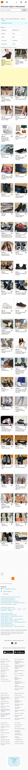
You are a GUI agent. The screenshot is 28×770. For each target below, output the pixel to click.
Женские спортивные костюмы (6, 662)
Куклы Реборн (4, 722)
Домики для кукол (5, 695)
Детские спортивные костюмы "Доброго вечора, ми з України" (5, 715)
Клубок (2, 18)
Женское (23, 18)
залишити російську (14, 765)
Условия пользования (18, 737)
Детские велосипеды (5, 718)
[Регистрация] (26, 2)
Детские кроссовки (5, 739)
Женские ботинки (16, 596)
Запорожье (10, 610)
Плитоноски (3, 673)
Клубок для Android (19, 743)
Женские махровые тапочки (6, 617)
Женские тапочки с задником (6, 619)
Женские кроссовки (19, 659)
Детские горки (4, 693)
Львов (24, 609)
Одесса (14, 609)
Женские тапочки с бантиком (6, 613)
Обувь (3, 20)
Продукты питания (5, 724)
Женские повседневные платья (4, 676)
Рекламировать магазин (12, 47)
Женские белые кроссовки (6, 602)
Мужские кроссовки (19, 693)
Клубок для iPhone (19, 741)
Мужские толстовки (19, 713)
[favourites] (7, 2)
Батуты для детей (5, 732)
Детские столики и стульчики (19, 689)
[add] (16, 2)
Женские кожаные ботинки (6, 623)
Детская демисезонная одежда (18, 678)
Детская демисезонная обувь (19, 686)
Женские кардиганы (5, 666)
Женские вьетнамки (5, 616)
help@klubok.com (19, 739)
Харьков (19, 609)
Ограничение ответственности (18, 734)
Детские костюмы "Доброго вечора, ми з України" (5, 698)
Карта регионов (18, 724)
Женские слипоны (4, 620)
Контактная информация (18, 731)
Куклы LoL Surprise (19, 675)
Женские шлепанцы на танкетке (7, 598)
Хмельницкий (3, 610)
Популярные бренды (20, 728)
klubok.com (2, 2)
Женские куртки (4, 659)
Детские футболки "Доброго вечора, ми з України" (5, 710)
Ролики (2, 734)
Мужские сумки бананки (18, 716)
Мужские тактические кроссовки (20, 719)
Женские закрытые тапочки (16, 616)
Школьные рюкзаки (5, 741)
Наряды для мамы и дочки (19, 671)
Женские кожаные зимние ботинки (8, 599)
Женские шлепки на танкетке (7, 626)
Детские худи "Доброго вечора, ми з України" (19, 682)
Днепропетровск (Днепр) (6, 609)
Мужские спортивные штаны (20, 711)
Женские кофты (4, 679)
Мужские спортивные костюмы (20, 697)
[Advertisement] (14, 15)
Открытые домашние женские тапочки (8, 614)
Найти (24, 10)
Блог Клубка (17, 726)
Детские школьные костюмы (5, 707)
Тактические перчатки (17, 708)
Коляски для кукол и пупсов (5, 727)
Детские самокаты (19, 673)
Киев (13, 607)
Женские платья (4, 664)
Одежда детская (4, 701)
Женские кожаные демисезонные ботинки (9, 601)
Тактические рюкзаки (6, 681)
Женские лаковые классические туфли (8, 604)
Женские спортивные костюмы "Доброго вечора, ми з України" (20, 667)
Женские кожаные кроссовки (6, 622)
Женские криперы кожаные (19, 622)
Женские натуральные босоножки (8, 625)
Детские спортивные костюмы (5, 744)
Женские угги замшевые (19, 626)
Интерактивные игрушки (4, 737)
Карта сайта (17, 722)
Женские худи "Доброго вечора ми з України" (19, 662)
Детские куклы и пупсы (4, 730)
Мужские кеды (18, 695)
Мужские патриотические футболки (18, 701)
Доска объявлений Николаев (12, 18)
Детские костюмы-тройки (5, 704)
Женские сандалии (18, 619)
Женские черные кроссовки (18, 602)
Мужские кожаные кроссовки (19, 705)
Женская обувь (4, 668)
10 (9, 578)
